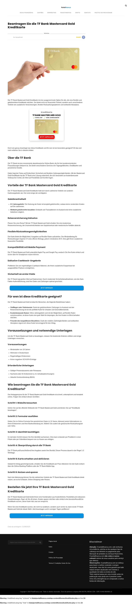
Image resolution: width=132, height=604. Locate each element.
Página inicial (53, 541)
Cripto (77, 12)
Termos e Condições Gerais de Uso (59, 563)
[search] (126, 5)
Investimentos (65, 12)
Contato (87, 12)
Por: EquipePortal (18, 37)
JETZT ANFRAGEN (47, 137)
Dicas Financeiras (26, 12)
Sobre (50, 547)
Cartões (40, 12)
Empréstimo (51, 12)
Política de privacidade (103, 12)
